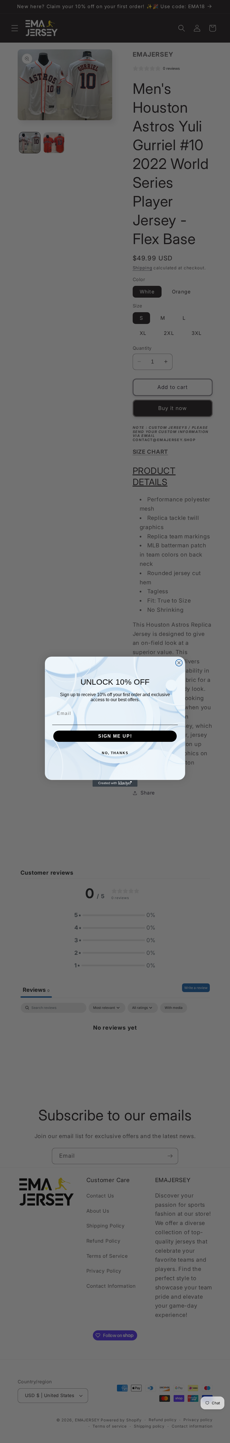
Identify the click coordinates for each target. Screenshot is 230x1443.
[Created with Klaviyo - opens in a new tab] (115, 783)
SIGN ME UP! (115, 736)
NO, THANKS (115, 753)
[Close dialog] (179, 662)
